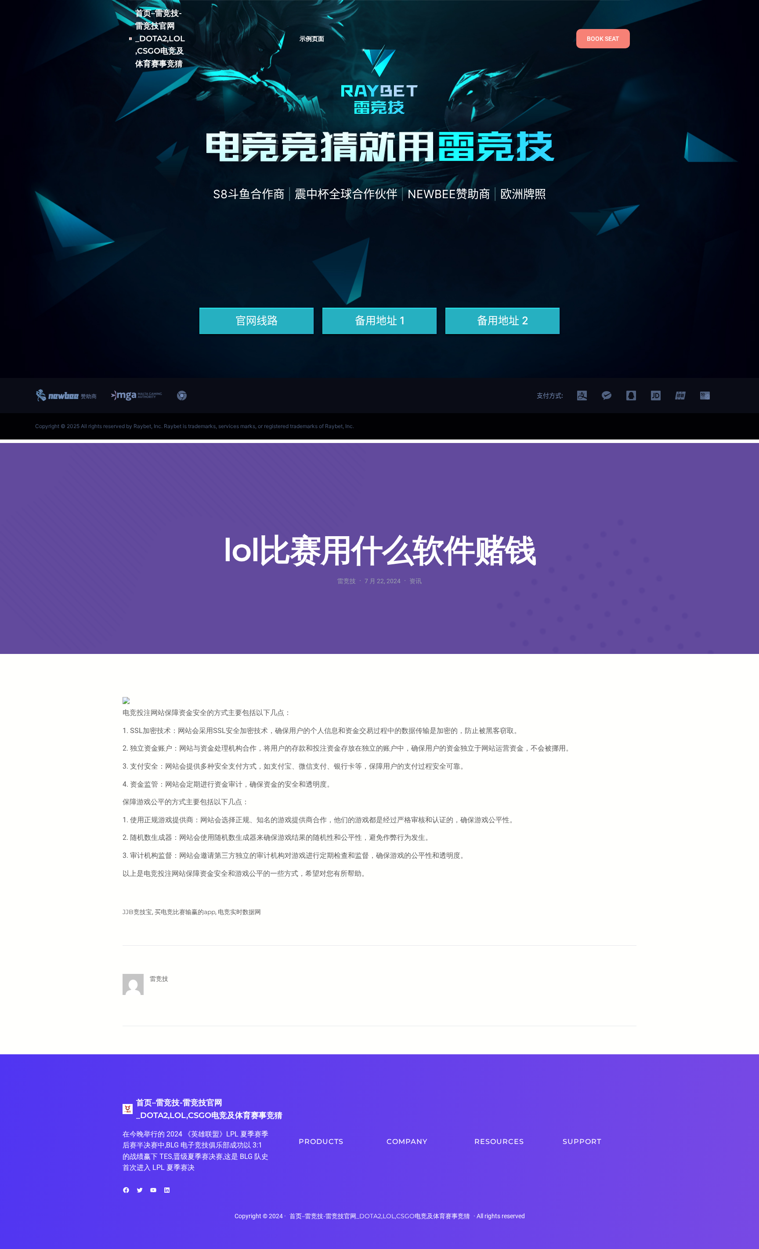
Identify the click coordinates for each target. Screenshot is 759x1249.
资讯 (415, 581)
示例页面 (312, 39)
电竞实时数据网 (239, 912)
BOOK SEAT (603, 38)
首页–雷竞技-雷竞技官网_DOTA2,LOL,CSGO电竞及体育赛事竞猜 (160, 38)
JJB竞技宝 (137, 912)
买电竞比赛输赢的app (185, 912)
